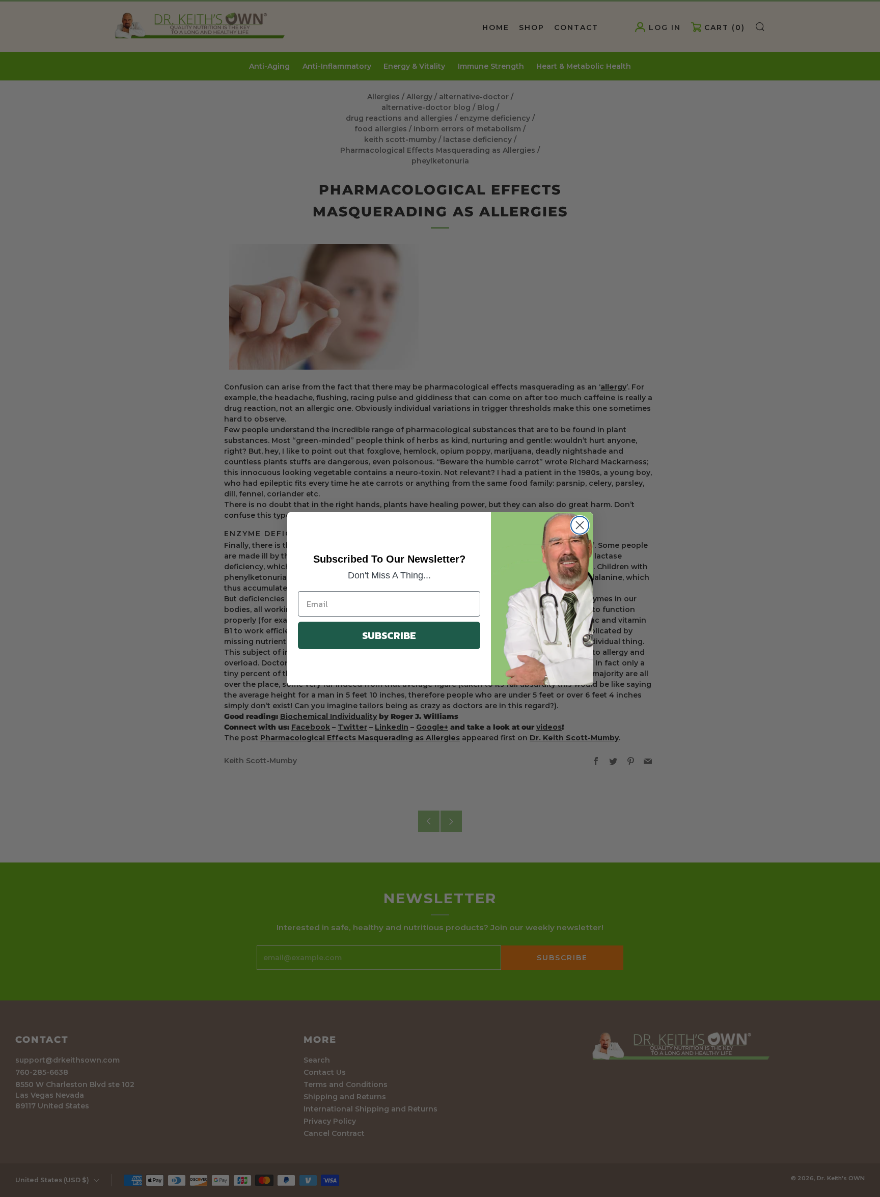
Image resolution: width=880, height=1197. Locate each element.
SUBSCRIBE (389, 635)
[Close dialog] (580, 525)
